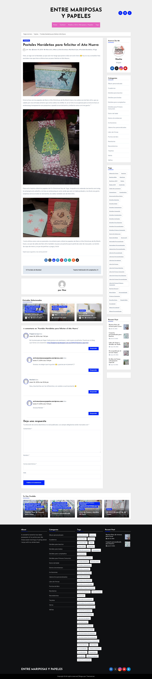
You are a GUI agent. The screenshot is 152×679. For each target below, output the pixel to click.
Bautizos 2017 (113, 181)
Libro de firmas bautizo (116, 268)
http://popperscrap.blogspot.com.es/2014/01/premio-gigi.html (67, 343)
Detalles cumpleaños (115, 215)
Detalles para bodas (114, 97)
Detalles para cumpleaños (117, 102)
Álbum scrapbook (114, 307)
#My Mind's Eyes (73, 49)
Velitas (110, 160)
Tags (97, 25)
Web (24, 473)
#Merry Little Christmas (60, 49)
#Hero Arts (48, 49)
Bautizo (123, 173)
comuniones (112, 192)
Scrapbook (112, 303)
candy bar (122, 184)
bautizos (122, 177)
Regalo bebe (124, 300)
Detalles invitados (114, 218)
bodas (122, 181)
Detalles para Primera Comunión (115, 108)
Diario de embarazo (115, 234)
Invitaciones (112, 123)
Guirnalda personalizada (116, 241)
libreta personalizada (115, 253)
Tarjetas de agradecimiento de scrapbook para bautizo (88, 315)
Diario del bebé (113, 113)
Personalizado (123, 292)
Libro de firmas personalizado (118, 279)
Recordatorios (30, 311)
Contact (63, 25)
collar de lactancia (115, 188)
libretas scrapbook (115, 260)
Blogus (81, 676)
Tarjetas (26, 40)
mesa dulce (112, 292)
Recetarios (111, 141)
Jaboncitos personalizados (117, 127)
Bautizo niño (113, 177)
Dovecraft (124, 237)
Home (55, 25)
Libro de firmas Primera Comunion (116, 284)
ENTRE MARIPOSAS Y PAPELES (41, 669)
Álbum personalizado (115, 83)
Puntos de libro (113, 137)
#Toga (95, 49)
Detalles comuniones (115, 207)
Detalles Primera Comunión (117, 230)
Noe (30, 49)
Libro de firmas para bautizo (117, 275)
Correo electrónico (30, 464)
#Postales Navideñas (85, 49)
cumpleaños (123, 192)
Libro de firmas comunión (116, 271)
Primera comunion (114, 296)
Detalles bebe (113, 203)
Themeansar (90, 676)
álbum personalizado (115, 311)
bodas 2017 (112, 184)
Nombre (26, 455)
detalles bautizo (114, 200)
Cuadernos (111, 88)
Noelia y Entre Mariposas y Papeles (80, 25)
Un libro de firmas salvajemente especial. (114, 360)
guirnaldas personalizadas (117, 245)
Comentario (27, 429)
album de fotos (113, 173)
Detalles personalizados (116, 226)
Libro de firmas (30, 309)
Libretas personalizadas (116, 256)
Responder (93, 348)
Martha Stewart (113, 288)
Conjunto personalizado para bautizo (115, 334)
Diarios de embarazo (115, 118)
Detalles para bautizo (32, 306)
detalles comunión (114, 211)
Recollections (113, 300)
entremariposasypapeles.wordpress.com (48, 358)
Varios (110, 155)
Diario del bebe (113, 237)
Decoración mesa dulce (116, 196)
